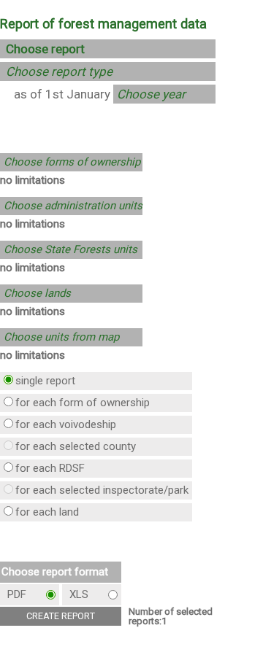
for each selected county (75, 446)
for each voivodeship (65, 424)
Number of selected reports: (171, 616)
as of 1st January (62, 94)
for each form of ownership (82, 402)
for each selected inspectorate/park (101, 490)
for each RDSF (50, 468)
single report (45, 380)
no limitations (32, 180)
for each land (47, 512)
